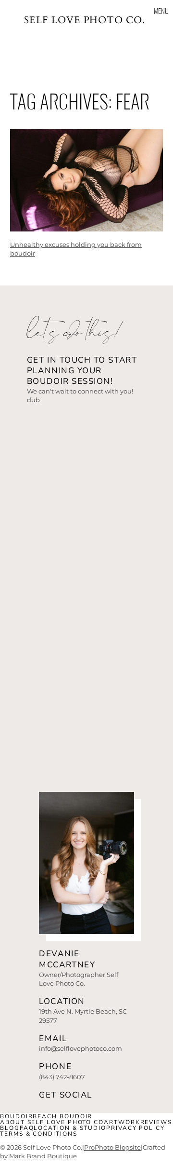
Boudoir (16, 1116)
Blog (10, 1128)
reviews (156, 1122)
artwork (122, 1122)
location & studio (70, 1128)
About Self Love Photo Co (52, 1122)
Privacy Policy (135, 1128)
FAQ (27, 1128)
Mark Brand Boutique (43, 1156)
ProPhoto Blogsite (112, 1147)
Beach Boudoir (62, 1116)
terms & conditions (38, 1134)
